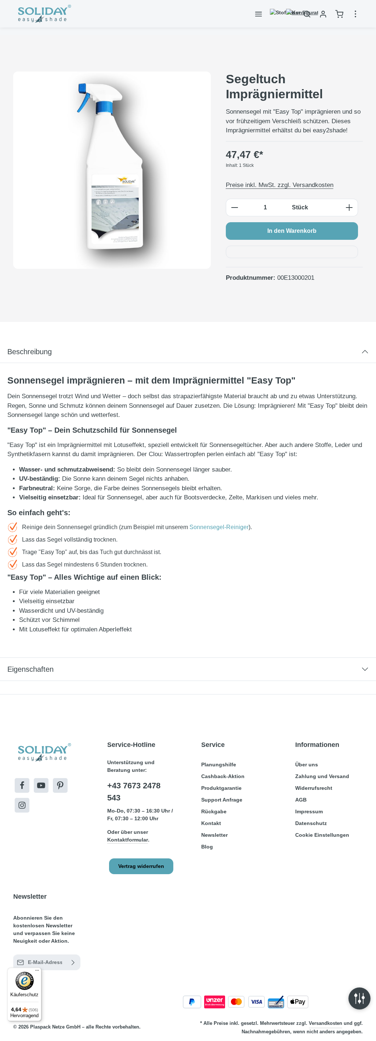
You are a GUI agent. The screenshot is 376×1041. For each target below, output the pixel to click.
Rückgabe (214, 811)
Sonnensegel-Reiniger (219, 527)
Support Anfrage (221, 800)
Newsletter (214, 835)
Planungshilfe (218, 764)
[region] (112, 170)
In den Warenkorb (292, 231)
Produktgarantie (221, 788)
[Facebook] (22, 785)
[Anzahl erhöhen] (349, 207)
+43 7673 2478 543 (133, 791)
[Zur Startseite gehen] (43, 13)
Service (213, 744)
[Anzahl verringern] (234, 207)
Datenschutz (311, 823)
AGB (301, 800)
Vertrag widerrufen (141, 866)
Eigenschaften (30, 669)
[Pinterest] (60, 785)
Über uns (306, 764)
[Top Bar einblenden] (355, 14)
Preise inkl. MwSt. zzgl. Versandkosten (279, 185)
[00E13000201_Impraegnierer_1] (112, 170)
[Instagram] (22, 805)
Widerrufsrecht (313, 788)
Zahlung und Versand (322, 776)
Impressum (309, 811)
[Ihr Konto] (323, 14)
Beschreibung (29, 352)
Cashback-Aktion (223, 776)
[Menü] (258, 14)
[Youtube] (41, 785)
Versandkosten (325, 1023)
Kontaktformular (127, 840)
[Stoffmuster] (274, 14)
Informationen (317, 744)
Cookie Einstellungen (322, 835)
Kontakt (211, 823)
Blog (207, 847)
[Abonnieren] (73, 962)
